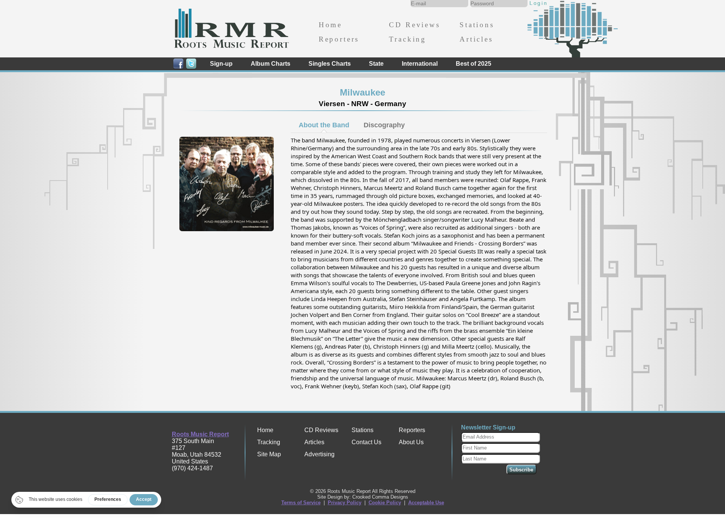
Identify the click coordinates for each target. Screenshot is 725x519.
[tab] (324, 125)
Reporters (339, 39)
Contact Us (366, 442)
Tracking (407, 39)
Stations (477, 25)
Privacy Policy (344, 502)
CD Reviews (414, 25)
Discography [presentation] (384, 125)
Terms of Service (301, 502)
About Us (411, 442)
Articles (476, 39)
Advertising (319, 454)
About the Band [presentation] (324, 125)
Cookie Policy (385, 502)
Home (330, 25)
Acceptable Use (426, 502)
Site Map (269, 454)
